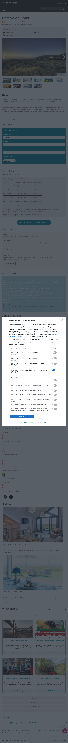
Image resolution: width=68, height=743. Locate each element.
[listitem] (34, 349)
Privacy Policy (43, 422)
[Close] (62, 320)
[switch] (54, 352)
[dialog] (34, 371)
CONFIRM (22, 417)
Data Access (34, 422)
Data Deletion (24, 422)
